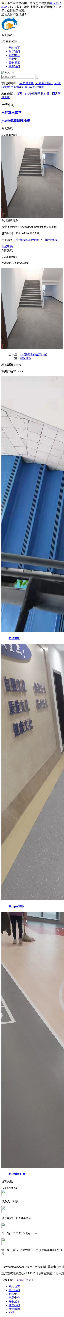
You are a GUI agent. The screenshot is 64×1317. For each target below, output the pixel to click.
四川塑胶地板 (48, 239)
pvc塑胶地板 (26, 83)
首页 (19, 93)
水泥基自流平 (11, 113)
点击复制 (40, 1266)
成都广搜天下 (25, 1279)
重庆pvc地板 (16, 906)
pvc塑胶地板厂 (44, 83)
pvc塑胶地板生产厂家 (33, 354)
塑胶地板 (25, 358)
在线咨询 (7, 246)
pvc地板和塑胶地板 (37, 93)
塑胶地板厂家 (19, 86)
